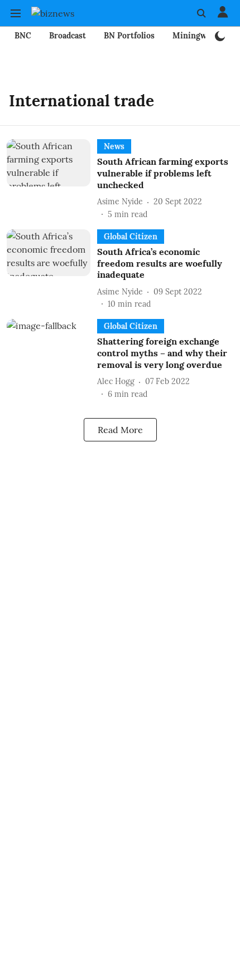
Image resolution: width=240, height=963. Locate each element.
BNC (23, 36)
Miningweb (193, 36)
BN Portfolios (129, 36)
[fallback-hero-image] (52, 179)
